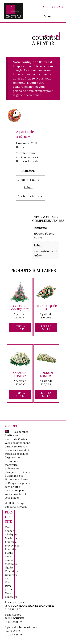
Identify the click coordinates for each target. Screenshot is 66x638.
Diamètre (28, 171)
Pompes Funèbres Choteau (15, 11)
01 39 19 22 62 (55, 7)
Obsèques (11, 534)
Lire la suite (20, 328)
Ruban (28, 187)
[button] (17, 113)
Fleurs (9, 552)
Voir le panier (46, 36)
